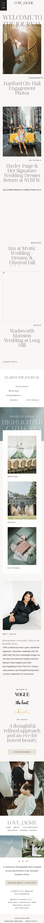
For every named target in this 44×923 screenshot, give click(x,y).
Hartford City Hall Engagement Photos (22, 88)
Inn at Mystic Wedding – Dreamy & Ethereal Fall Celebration (22, 257)
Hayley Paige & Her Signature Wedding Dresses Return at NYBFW (22, 173)
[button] (3, 4)
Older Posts (10, 362)
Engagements (36, 78)
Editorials (35, 160)
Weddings (36, 243)
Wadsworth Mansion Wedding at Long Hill (22, 337)
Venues (37, 325)
